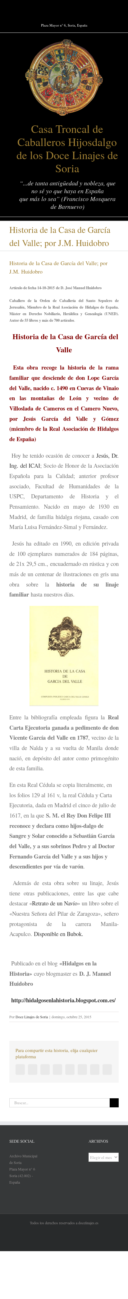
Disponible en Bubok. (58, 934)
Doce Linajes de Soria (32, 1016)
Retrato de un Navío (54, 903)
